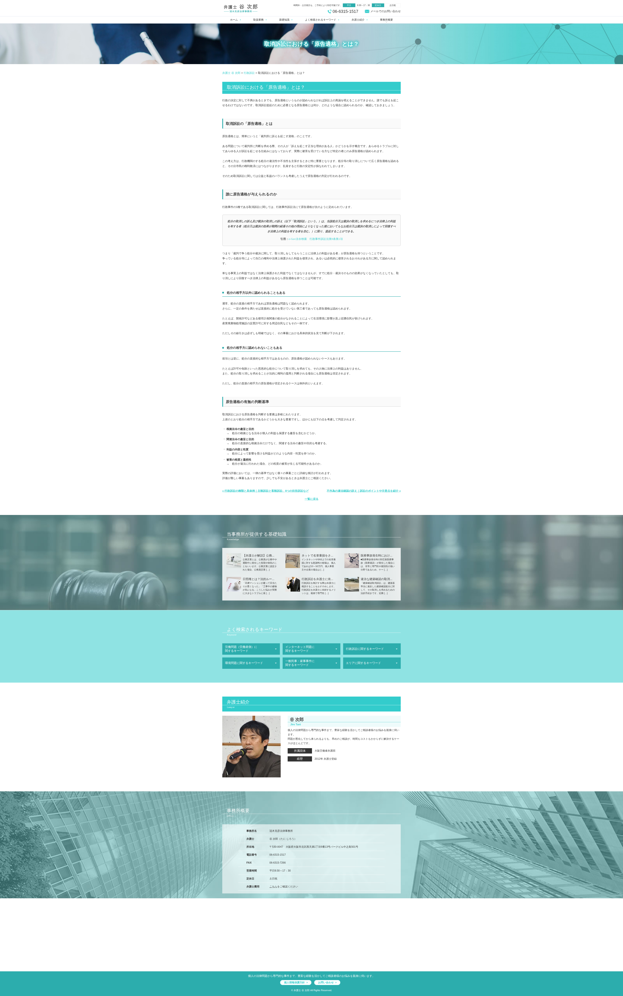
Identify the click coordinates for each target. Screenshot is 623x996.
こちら (273, 886)
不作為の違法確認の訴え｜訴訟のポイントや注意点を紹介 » (364, 490)
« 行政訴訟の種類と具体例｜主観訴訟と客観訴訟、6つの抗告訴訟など (265, 490)
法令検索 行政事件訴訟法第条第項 (316, 239)
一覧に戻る (311, 499)
